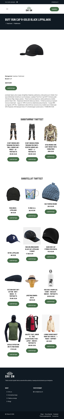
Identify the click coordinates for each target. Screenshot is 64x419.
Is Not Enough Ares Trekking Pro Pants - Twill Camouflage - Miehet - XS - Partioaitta (13, 147)
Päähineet (17, 23)
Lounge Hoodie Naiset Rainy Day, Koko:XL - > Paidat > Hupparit (51, 336)
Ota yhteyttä (48, 414)
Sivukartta (55, 416)
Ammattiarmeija (12, 395)
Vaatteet (9, 23)
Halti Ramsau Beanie (50, 204)
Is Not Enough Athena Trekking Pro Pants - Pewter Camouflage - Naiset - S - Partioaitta (32, 147)
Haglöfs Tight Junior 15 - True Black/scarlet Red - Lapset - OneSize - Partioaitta (32, 338)
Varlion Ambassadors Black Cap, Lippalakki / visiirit (32, 249)
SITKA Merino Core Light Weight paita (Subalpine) (51, 147)
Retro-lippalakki (13, 253)
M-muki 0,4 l (32, 208)
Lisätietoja (11, 88)
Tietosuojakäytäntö (45, 416)
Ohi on (10, 392)
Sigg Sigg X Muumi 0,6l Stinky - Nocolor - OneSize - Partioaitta (51, 292)
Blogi (9, 401)
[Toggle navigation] (7, 9)
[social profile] (17, 2)
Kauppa (54, 9)
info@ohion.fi (55, 2)
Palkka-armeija (12, 398)
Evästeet (55, 414)
